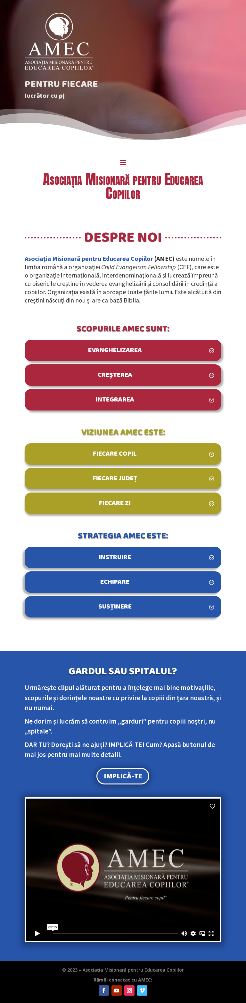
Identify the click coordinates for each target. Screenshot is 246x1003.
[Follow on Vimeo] (142, 990)
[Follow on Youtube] (116, 990)
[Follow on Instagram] (129, 990)
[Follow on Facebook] (104, 990)
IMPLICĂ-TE (123, 776)
